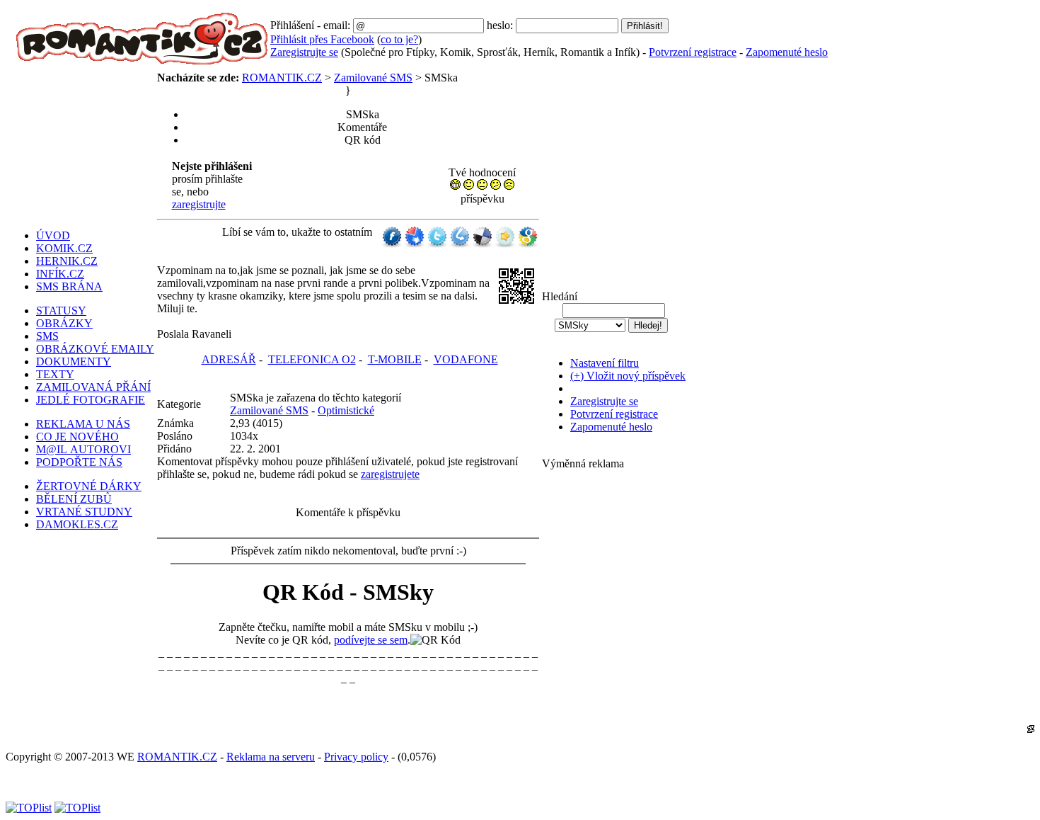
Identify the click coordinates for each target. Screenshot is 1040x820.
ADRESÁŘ (229, 359)
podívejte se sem (371, 640)
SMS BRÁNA (69, 286)
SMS (47, 336)
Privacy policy (356, 757)
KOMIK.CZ (64, 248)
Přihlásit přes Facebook (322, 39)
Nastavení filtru (604, 363)
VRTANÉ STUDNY (84, 512)
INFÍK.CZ (60, 274)
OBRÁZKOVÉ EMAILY (95, 349)
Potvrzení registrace (692, 52)
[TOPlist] (29, 808)
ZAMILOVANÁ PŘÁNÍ (93, 387)
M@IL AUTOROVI (83, 449)
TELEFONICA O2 (312, 359)
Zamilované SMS (373, 78)
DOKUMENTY (73, 361)
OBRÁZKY (64, 323)
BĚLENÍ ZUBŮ (74, 499)
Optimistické (346, 410)
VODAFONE (466, 359)
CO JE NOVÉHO (77, 437)
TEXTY (55, 374)
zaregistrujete (390, 474)
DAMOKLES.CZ (77, 524)
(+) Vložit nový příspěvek (628, 376)
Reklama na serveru (270, 757)
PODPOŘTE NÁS (79, 462)
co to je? (399, 39)
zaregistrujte (199, 204)
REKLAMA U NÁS (83, 424)
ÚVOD (53, 235)
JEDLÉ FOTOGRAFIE (90, 400)
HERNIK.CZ (67, 261)
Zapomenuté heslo (787, 52)
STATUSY (61, 310)
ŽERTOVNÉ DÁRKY (88, 486)
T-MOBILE (395, 359)
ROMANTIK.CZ (282, 78)
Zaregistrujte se (304, 52)
